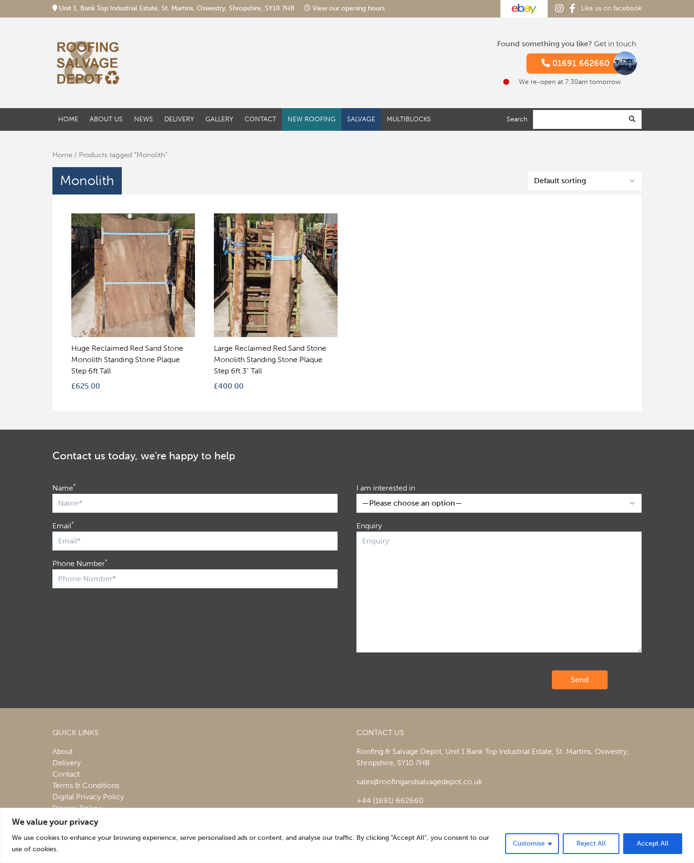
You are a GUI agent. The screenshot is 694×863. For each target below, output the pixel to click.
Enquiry (369, 525)
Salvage (361, 119)
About (62, 751)
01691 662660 (579, 63)
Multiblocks (409, 119)
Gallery (219, 119)
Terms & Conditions (85, 785)
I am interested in (385, 487)
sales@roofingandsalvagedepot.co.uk (419, 781)
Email (63, 525)
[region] (347, 835)
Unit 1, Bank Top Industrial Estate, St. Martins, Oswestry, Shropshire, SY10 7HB (176, 8)
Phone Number (80, 563)
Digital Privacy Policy (88, 796)
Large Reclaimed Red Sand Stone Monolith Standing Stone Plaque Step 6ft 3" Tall (270, 359)
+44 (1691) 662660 (389, 800)
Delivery (179, 119)
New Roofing (312, 119)
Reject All (591, 843)
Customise (529, 843)
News (143, 119)
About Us (106, 119)
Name (64, 487)
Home (68, 119)
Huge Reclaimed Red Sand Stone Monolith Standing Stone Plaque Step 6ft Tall (127, 359)
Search (517, 119)
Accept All (653, 843)
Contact (260, 119)
